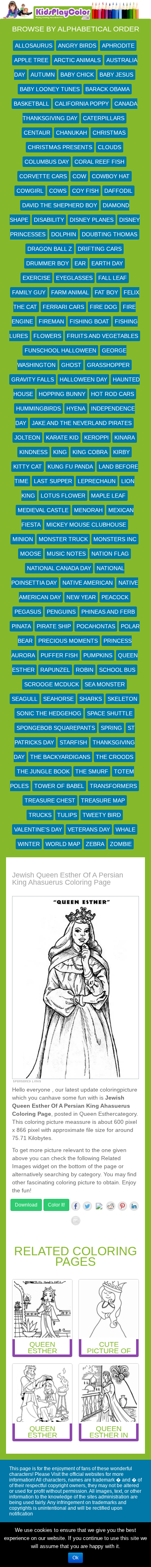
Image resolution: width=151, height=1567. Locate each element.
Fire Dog (103, 307)
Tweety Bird (102, 815)
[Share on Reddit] (111, 1206)
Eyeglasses (74, 278)
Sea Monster (105, 684)
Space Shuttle (109, 713)
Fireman (51, 321)
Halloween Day (83, 379)
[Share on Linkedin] (134, 1206)
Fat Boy (106, 292)
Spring (111, 728)
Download (26, 1205)
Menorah (88, 510)
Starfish (73, 742)
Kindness (33, 452)
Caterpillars (103, 118)
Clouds (109, 147)
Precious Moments (68, 641)
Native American (87, 582)
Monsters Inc (115, 539)
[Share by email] (76, 1220)
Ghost (71, 365)
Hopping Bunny (62, 394)
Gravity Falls (32, 379)
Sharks (90, 699)
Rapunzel (55, 670)
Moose (30, 553)
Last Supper (53, 481)
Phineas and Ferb (108, 611)
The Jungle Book (43, 771)
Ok (75, 1558)
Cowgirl (30, 191)
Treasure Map (103, 800)
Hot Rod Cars (112, 394)
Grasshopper (108, 365)
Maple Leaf (108, 495)
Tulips (67, 815)
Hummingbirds (38, 408)
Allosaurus (33, 45)
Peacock (114, 597)
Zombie (121, 844)
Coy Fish (85, 191)
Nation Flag (110, 553)
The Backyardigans (60, 757)
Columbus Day (47, 161)
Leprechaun (97, 481)
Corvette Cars (43, 176)
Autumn (43, 74)
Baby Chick (77, 74)
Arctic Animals (77, 60)
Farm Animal (70, 292)
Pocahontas (96, 626)
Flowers (47, 336)
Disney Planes (92, 220)
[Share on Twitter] (87, 1206)
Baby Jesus (116, 74)
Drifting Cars (100, 249)
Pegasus (27, 611)
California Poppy (82, 103)
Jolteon (27, 437)
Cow (79, 176)
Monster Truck (63, 539)
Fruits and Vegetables (102, 336)
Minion (22, 539)
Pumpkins (97, 655)
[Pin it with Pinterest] (122, 1206)
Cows (57, 191)
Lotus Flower (63, 495)
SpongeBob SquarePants (56, 728)
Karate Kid (62, 437)
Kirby (121, 452)
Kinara (124, 437)
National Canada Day (59, 568)
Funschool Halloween (60, 350)
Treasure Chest (50, 800)
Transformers (113, 786)
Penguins (61, 611)
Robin (84, 670)
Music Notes (66, 553)
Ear (80, 263)
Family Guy (29, 292)
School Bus (117, 670)
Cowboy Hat (111, 176)
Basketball (31, 103)
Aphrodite (118, 45)
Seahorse (58, 699)
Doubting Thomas (109, 234)
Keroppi (96, 437)
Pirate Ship (54, 626)
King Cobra (90, 452)
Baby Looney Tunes (50, 89)
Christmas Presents (60, 147)
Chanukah (71, 132)
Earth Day (107, 263)
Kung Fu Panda (70, 466)
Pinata (21, 626)
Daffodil (118, 191)
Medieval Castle (43, 510)
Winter (29, 844)
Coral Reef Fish (99, 161)
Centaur (37, 132)
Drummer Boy (47, 263)
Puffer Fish (59, 655)
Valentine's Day (38, 829)
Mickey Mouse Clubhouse (86, 524)
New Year (81, 597)
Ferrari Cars (63, 307)
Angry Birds (77, 45)
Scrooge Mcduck (51, 684)
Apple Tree (31, 60)
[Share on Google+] (99, 1208)
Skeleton (122, 699)
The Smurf (91, 771)
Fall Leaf (112, 278)
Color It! (56, 1205)
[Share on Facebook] (76, 1206)
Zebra (95, 844)
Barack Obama (107, 89)
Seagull (24, 699)
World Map (63, 844)
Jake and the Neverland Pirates (82, 423)
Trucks (40, 815)
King (60, 452)
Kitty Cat (27, 466)
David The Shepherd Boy (59, 205)
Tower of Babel (59, 786)
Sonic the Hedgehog (49, 713)
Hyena (75, 408)
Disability (49, 220)
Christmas (109, 132)
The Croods (114, 757)
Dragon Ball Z (49, 249)
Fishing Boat (89, 321)
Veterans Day (89, 829)
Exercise (36, 278)
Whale (125, 829)
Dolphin (63, 234)
